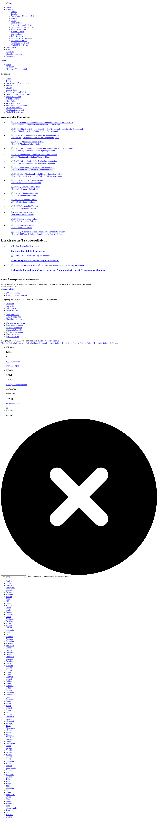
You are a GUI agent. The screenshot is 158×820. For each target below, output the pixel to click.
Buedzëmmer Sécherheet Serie (23, 16)
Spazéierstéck (16, 23)
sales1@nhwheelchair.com (16, 295)
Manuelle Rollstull (8, 343)
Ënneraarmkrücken (18, 29)
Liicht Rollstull (16, 34)
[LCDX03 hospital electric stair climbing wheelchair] (30, 256)
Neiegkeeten (11, 47)
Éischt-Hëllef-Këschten (20, 45)
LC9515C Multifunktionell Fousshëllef (26, 183)
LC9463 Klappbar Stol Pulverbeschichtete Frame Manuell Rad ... (36, 125)
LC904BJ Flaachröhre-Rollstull (23, 202)
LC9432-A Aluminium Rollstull (23, 195)
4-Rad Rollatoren (17, 32)
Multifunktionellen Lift (20, 43)
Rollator (14, 18)
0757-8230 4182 (12, 366)
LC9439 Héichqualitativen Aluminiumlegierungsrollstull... (33, 150)
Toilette (14, 14)
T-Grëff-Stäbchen (18, 36)
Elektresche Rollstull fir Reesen (105, 343)
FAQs (8, 49)
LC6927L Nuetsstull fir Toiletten (23, 208)
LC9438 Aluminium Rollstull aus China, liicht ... (30, 157)
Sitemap (56, 341)
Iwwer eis (10, 52)
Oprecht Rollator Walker (82, 343)
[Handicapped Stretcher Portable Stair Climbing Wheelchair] (25, 246)
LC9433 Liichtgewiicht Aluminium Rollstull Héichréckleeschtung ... (37, 176)
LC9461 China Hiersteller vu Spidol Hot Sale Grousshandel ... (35, 131)
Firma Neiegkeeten (13, 317)
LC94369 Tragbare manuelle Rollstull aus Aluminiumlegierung (35, 138)
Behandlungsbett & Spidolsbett (23, 27)
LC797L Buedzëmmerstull (21, 228)
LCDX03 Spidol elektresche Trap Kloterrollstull (35, 260)
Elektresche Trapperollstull (21, 38)
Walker (13, 21)
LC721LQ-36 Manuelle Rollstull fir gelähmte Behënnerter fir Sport (37, 234)
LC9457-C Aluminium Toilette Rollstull (26, 144)
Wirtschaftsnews (12, 315)
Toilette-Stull (67, 343)
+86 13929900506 (13, 293)
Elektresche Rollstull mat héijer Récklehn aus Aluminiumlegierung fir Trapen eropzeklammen (58, 270)
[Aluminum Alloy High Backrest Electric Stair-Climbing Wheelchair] (48, 265)
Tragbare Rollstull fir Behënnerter (28, 251)
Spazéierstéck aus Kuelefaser (22, 25)
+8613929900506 (13, 403)
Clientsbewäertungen (14, 54)
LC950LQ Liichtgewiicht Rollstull (24, 189)
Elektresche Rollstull (19, 41)
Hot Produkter (45, 341)
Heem (8, 7)
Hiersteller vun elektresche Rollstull (47, 343)
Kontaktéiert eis (12, 56)
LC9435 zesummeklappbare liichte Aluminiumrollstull (32, 170)
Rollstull (14, 12)
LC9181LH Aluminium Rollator (23, 221)
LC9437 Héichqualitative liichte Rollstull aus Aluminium (33, 163)
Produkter (10, 9)
